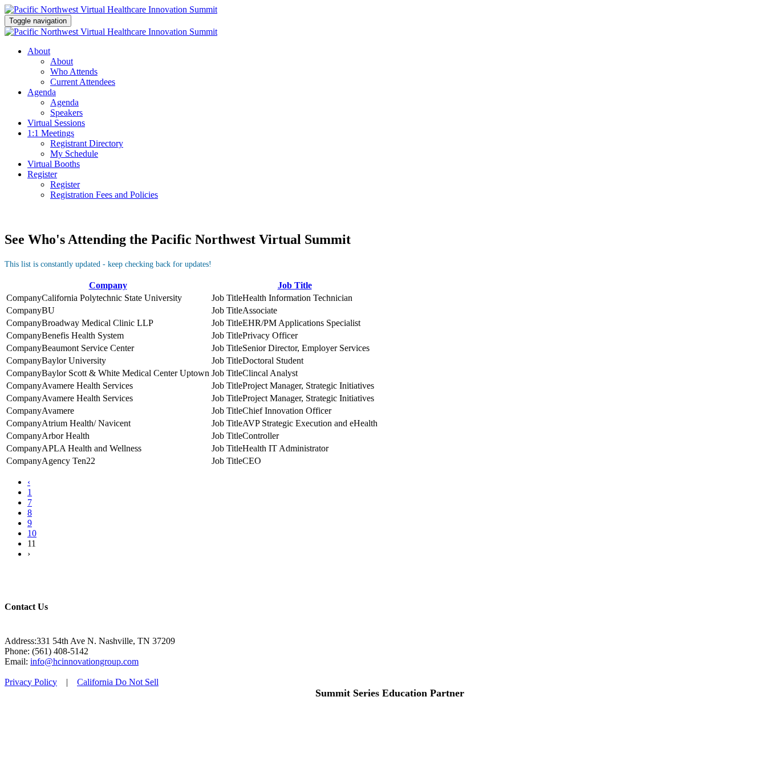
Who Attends (74, 71)
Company (108, 285)
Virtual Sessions (56, 123)
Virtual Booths (53, 164)
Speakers (66, 112)
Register (42, 174)
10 (31, 533)
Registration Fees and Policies (104, 194)
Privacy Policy (31, 682)
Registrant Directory (86, 143)
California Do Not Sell (118, 682)
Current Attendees (82, 82)
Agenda (41, 92)
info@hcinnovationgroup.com (84, 661)
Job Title (295, 285)
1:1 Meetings (50, 133)
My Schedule (74, 153)
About (38, 51)
